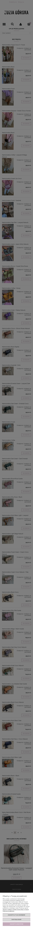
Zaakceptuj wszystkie (16, 924)
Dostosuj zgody (16, 919)
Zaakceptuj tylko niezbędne (16, 915)
